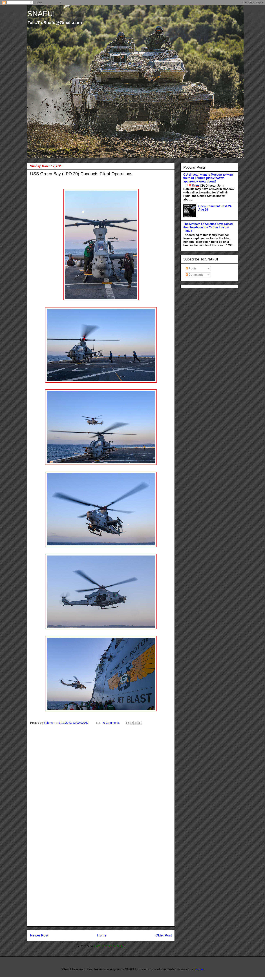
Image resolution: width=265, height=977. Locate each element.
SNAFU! (41, 13)
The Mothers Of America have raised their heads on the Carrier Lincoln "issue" (208, 227)
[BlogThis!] (132, 723)
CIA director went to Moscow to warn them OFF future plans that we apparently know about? (208, 178)
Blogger (199, 969)
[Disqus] (101, 781)
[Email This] (127, 723)
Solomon (50, 722)
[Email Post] (97, 722)
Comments (196, 274)
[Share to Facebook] (140, 723)
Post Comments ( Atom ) (109, 946)
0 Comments (111, 722)
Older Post (163, 935)
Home (102, 935)
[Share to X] (136, 723)
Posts (192, 268)
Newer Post (39, 935)
